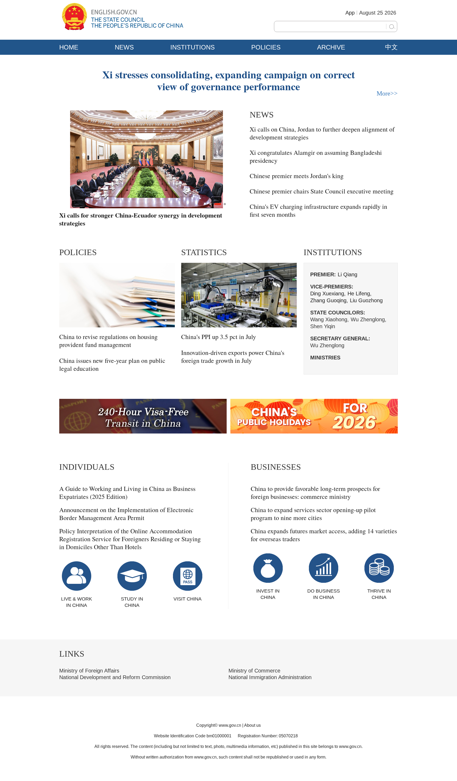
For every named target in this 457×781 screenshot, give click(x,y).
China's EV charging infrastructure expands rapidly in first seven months (318, 210)
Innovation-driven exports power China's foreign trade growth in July (232, 356)
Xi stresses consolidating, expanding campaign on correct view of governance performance (228, 80)
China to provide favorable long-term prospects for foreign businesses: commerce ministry (315, 492)
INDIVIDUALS (87, 467)
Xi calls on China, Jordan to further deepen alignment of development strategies (322, 133)
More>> (387, 93)
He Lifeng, (360, 293)
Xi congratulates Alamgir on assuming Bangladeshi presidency (316, 156)
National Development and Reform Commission (115, 677)
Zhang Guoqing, (329, 300)
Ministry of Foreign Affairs (89, 671)
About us (252, 725)
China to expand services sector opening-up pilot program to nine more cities (313, 513)
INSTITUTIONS (192, 47)
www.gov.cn (230, 725)
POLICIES (266, 47)
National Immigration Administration (270, 677)
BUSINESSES (276, 467)
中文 (391, 47)
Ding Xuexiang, (328, 293)
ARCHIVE (331, 47)
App (350, 13)
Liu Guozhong (366, 300)
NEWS (124, 47)
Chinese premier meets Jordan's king (297, 175)
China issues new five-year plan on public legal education (112, 364)
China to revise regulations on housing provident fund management (108, 340)
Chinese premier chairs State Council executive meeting (322, 191)
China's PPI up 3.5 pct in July (218, 336)
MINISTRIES (325, 357)
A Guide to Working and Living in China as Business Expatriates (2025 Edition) (127, 492)
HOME (68, 47)
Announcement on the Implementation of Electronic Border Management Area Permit (126, 513)
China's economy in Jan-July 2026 (105, 215)
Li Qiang (347, 274)
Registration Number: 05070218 (268, 736)
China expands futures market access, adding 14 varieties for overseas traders (324, 535)
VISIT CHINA (187, 599)
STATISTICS (204, 252)
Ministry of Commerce (254, 671)
